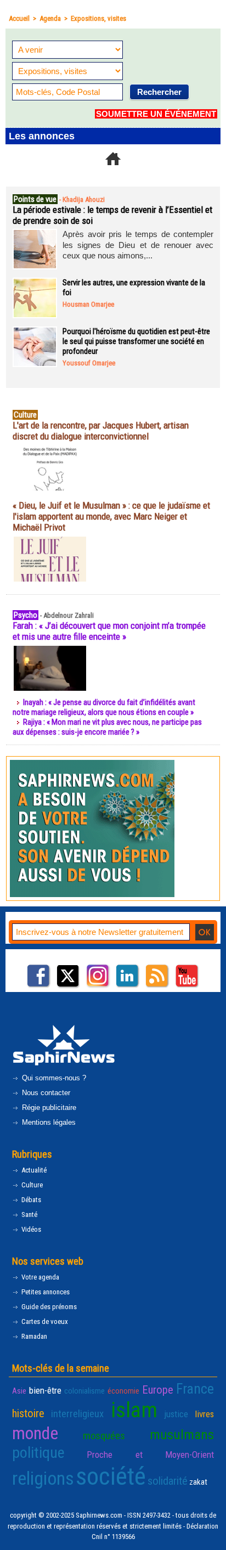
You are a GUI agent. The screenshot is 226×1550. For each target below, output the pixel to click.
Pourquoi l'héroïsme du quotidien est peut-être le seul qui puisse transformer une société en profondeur (136, 341)
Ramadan (33, 1336)
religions (43, 1478)
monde (35, 1433)
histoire (28, 1413)
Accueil (19, 18)
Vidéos (30, 1229)
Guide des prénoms (48, 1307)
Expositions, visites (98, 18)
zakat (198, 1482)
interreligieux (77, 1414)
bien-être (45, 1390)
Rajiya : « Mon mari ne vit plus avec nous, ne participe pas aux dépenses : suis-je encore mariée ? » (107, 727)
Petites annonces (45, 1292)
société (111, 1476)
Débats (30, 1200)
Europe (157, 1389)
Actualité (33, 1170)
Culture (31, 1185)
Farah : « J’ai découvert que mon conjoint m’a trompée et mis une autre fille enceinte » (109, 631)
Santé (28, 1214)
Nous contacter (45, 1093)
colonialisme (84, 1391)
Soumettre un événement (156, 114)
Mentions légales (48, 1122)
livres (204, 1413)
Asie (19, 1391)
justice (176, 1413)
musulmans (182, 1434)
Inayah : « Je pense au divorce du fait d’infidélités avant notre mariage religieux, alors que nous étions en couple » (104, 707)
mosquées (104, 1436)
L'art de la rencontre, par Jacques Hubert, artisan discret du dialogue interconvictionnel (101, 431)
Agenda (50, 18)
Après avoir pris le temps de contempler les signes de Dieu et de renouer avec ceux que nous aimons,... (138, 244)
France (195, 1388)
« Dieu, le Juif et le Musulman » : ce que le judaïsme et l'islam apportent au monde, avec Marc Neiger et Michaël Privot (111, 516)
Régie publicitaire (48, 1107)
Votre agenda (39, 1277)
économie (123, 1391)
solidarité (168, 1480)
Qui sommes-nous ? (53, 1078)
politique (38, 1453)
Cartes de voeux (44, 1321)
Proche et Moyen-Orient (150, 1454)
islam (134, 1410)
